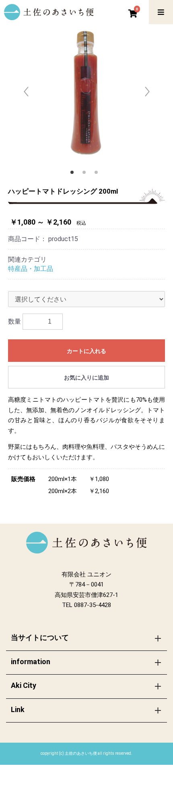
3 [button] (99, 175)
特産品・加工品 (30, 269)
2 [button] (86, 175)
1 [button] (74, 175)
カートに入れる (86, 351)
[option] (86, 94)
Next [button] (147, 90)
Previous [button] (27, 90)
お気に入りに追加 (86, 377)
